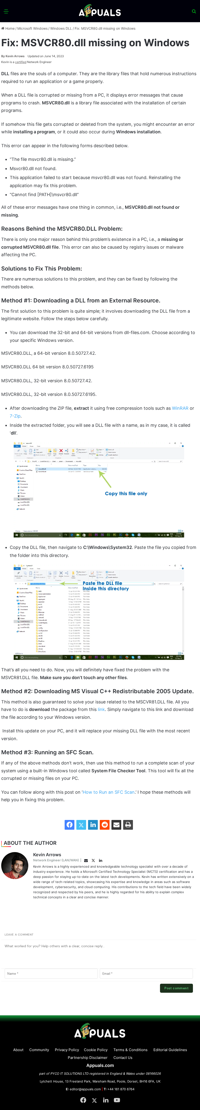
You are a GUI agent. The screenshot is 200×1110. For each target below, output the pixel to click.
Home (9, 28)
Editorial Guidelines (170, 1049)
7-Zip (15, 416)
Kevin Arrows (13, 56)
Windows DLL (61, 28)
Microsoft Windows (32, 28)
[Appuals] (100, 11)
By (3, 56)
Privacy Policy (67, 1049)
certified (20, 62)
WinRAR (181, 408)
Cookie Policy (96, 1049)
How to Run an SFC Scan (109, 792)
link (101, 709)
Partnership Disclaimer (88, 1057)
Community (39, 1049)
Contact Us (122, 1057)
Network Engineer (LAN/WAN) (56, 860)
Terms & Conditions (130, 1049)
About (18, 1049)
